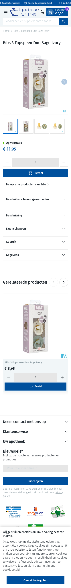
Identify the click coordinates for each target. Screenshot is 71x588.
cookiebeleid (11, 569)
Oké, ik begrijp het (35, 580)
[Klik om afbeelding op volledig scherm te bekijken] (35, 81)
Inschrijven (35, 481)
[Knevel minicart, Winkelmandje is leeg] (50, 12)
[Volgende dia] (63, 282)
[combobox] (31, 21)
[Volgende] (64, 82)
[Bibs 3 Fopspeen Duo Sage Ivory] (35, 326)
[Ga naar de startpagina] (24, 12)
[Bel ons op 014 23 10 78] (42, 12)
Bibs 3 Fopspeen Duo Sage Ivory (23, 362)
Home (6, 31)
